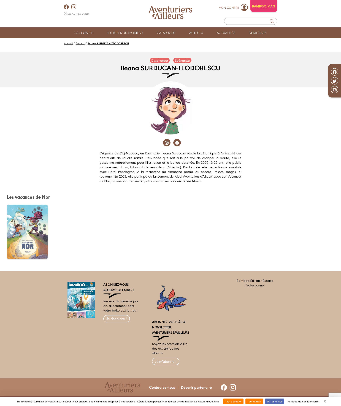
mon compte (229, 7)
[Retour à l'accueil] (170, 12)
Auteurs (196, 32)
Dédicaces (257, 32)
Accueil (68, 43)
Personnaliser (274, 401)
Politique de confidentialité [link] (303, 401)
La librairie (84, 32)
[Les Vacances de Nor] (29, 231)
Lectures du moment (125, 32)
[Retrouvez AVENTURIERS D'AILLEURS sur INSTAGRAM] (73, 7)
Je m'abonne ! (165, 361)
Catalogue (166, 32)
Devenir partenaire (196, 387)
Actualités (226, 32)
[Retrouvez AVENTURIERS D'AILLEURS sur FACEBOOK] (66, 7)
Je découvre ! (116, 318)
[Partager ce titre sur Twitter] (335, 80)
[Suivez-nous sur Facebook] (335, 71)
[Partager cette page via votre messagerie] (335, 89)
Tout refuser (254, 401)
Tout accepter (233, 401)
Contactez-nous (162, 387)
